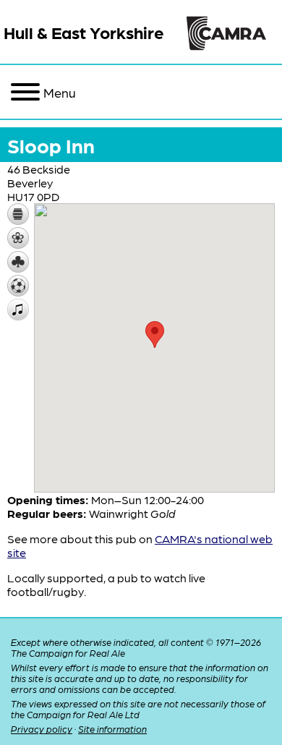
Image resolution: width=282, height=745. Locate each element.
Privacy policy (41, 728)
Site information (112, 728)
